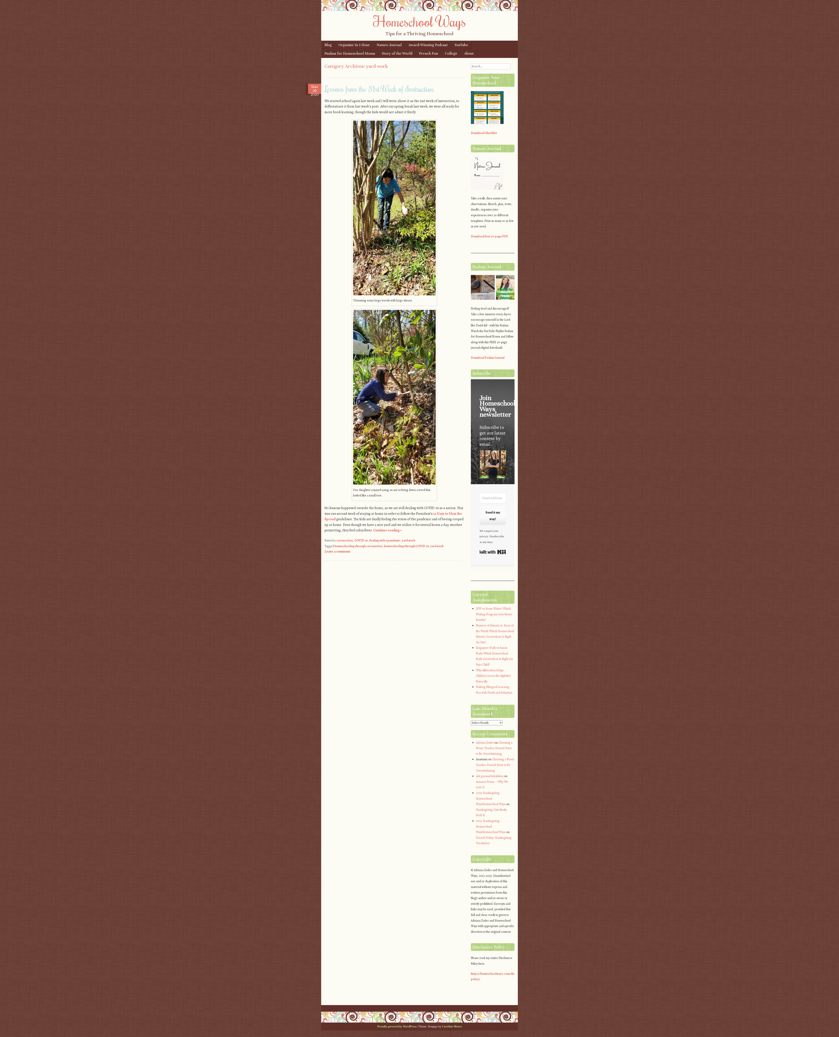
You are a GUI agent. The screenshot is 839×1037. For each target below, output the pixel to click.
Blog (328, 45)
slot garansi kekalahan (489, 776)
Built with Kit (493, 552)
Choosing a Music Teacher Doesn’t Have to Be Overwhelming (494, 748)
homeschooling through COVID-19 (406, 546)
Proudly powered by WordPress (396, 1026)
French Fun (428, 53)
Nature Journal (389, 45)
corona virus (344, 540)
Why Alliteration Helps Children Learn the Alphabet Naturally (493, 676)
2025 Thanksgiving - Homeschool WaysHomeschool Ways (491, 798)
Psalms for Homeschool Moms (349, 53)
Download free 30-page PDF (489, 236)
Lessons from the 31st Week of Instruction (379, 89)
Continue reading (387, 530)
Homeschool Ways (419, 21)
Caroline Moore (452, 1026)
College (451, 53)
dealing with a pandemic (384, 540)
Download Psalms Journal (487, 358)
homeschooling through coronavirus (358, 546)
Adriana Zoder (485, 743)
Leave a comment (337, 551)
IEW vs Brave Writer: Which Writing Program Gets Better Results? (494, 614)
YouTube (461, 45)
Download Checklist (484, 133)
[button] (493, 465)
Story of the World (397, 53)
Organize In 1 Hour (354, 45)
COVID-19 (360, 540)
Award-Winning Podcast (428, 45)
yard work (408, 540)
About (469, 53)
